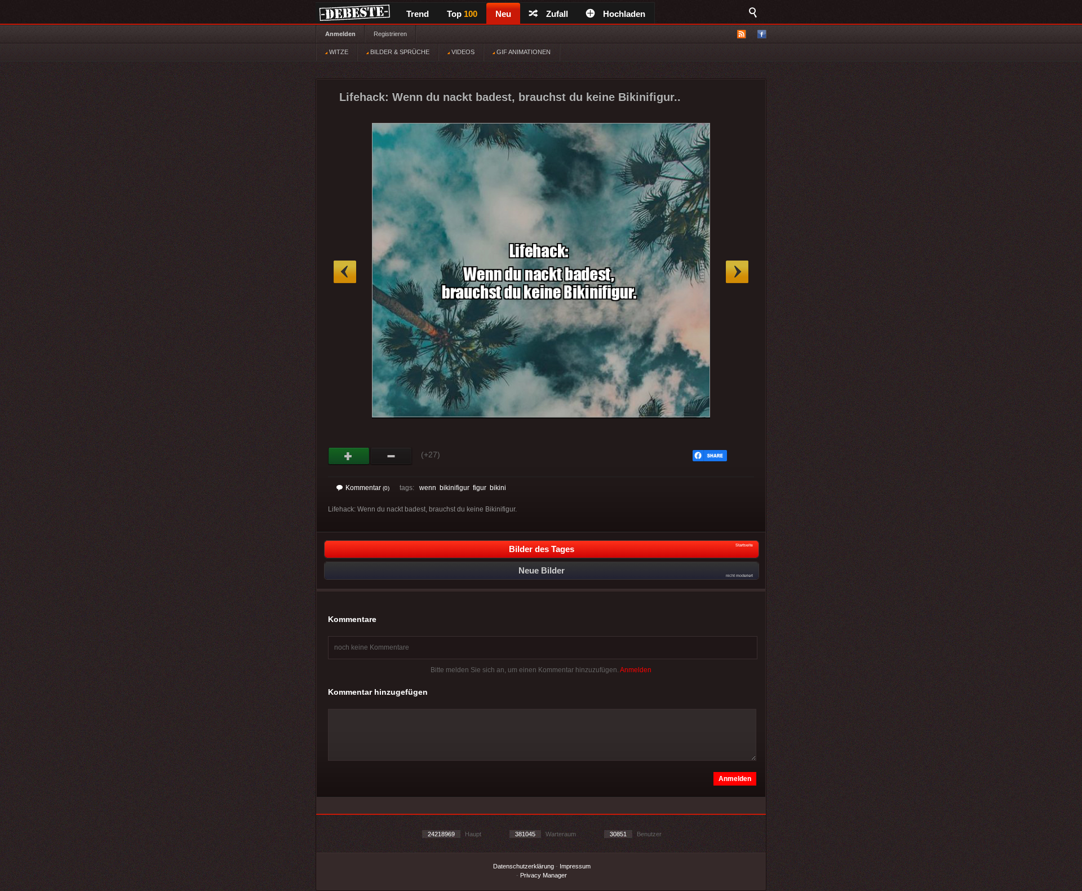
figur (479, 488)
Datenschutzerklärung (523, 866)
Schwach (391, 456)
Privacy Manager (543, 875)
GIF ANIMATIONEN (523, 51)
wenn (427, 488)
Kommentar (367, 488)
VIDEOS (462, 51)
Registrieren (390, 33)
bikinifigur (454, 488)
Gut (349, 456)
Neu (503, 14)
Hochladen (624, 14)
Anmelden (340, 33)
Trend (417, 14)
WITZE (337, 51)
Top (462, 14)
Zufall (557, 14)
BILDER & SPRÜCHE (399, 51)
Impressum (575, 866)
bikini (498, 488)
